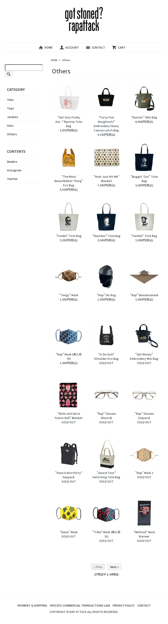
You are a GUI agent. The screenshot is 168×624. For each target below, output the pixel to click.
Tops (10, 108)
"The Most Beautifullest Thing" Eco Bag (68, 180)
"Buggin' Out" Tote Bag (144, 178)
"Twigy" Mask (68, 295)
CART (121, 47)
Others (66, 60)
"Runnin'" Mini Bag (144, 117)
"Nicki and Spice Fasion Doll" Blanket (69, 415)
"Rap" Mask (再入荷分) (69, 356)
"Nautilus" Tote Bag (106, 236)
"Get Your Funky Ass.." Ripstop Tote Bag (68, 121)
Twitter (12, 179)
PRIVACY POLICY (124, 605)
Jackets (12, 117)
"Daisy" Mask (69, 532)
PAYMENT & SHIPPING (32, 605)
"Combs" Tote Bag (69, 236)
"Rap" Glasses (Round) (106, 415)
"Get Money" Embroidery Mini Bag (144, 356)
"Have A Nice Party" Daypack (68, 475)
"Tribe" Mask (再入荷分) (106, 534)
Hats (10, 125)
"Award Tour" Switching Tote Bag (106, 475)
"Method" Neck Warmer (144, 534)
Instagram (14, 170)
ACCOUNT (72, 47)
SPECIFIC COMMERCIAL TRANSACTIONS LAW (80, 605)
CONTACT (98, 47)
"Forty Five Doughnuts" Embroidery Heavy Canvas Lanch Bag (106, 123)
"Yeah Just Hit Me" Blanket (106, 178)
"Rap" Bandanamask (144, 295)
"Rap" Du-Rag (106, 295)
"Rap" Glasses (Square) (144, 415)
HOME (48, 47)
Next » (114, 567)
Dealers (12, 161)
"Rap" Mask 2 (144, 473)
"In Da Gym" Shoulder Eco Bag (106, 356)
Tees (10, 100)
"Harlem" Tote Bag (144, 236)
